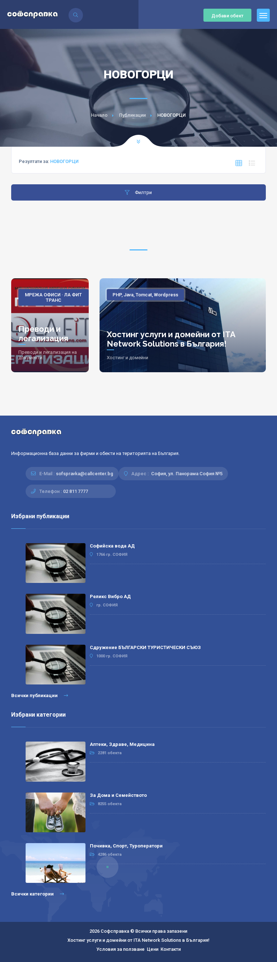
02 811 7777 (75, 491)
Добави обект (227, 15)
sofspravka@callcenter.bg (84, 473)
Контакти (171, 949)
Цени (152, 949)
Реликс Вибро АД (110, 596)
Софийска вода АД (112, 546)
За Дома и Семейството (118, 795)
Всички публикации (35, 695)
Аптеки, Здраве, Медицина (122, 744)
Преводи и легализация (43, 333)
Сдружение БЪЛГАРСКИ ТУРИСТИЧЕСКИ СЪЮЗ (145, 647)
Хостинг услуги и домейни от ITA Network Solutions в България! (171, 339)
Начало (99, 115)
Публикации (132, 115)
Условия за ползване (120, 949)
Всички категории (33, 894)
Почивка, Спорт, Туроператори (126, 846)
